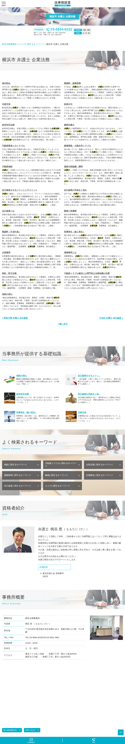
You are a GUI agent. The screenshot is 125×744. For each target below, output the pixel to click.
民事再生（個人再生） (74, 232)
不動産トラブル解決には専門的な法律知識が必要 (87, 273)
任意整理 (6, 252)
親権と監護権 (70, 211)
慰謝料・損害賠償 (72, 83)
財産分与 (68, 104)
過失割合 (6, 83)
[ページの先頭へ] (121, 732)
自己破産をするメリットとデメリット (19, 190)
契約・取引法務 (9, 273)
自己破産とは (8, 211)
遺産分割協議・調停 (73, 166)
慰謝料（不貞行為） (11, 232)
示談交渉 (6, 104)
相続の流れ (7, 294)
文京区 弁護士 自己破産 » (111, 318)
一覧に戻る (62, 324)
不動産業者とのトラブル (13, 146)
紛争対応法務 (8, 125)
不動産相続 (7, 166)
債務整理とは (70, 252)
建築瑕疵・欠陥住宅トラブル (77, 146)
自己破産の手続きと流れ (75, 190)
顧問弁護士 (69, 125)
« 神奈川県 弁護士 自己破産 (15, 318)
